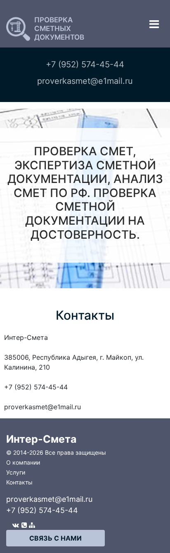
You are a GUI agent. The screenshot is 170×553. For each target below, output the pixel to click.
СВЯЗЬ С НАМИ (55, 538)
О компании (23, 462)
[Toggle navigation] (154, 24)
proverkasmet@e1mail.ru (49, 499)
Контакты (19, 482)
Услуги (15, 472)
